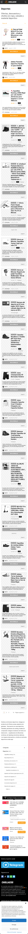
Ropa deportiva (8, 757)
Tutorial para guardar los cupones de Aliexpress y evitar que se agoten (17, 847)
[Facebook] (2, 876)
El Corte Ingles (15, 312)
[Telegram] (14, 876)
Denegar (14, 924)
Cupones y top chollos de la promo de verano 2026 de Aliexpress (17, 838)
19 (13, 712)
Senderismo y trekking (9, 767)
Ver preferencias (14, 929)
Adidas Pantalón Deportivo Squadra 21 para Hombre (17, 64)
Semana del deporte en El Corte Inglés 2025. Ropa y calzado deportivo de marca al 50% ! (18, 306)
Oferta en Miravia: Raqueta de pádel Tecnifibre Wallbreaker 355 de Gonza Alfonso (18, 274)
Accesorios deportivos (9, 783)
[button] (25, 903)
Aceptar (14, 920)
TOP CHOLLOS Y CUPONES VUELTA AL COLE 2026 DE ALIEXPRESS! (17, 803)
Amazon (21, 350)
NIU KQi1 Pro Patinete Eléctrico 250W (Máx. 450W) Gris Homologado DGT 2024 (18, 510)
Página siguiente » (19, 712)
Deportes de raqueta (9, 776)
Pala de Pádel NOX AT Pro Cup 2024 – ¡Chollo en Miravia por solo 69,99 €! (17, 33)
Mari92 (6, 48)
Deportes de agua (8, 779)
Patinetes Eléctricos (9, 764)
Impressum (19, 932)
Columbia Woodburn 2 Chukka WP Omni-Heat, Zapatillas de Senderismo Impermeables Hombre (18, 340)
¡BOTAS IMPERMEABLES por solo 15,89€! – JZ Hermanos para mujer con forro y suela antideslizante (18, 130)
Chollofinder (7, 112)
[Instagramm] (8, 876)
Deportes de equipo (9, 786)
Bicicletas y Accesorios (9, 760)
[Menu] (2, 2)
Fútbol (7, 789)
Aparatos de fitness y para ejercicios (13, 773)
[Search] (25, 2)
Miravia (23, 39)
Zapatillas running (8, 754)
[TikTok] (5, 876)
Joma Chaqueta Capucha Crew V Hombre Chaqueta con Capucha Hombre (17, 404)
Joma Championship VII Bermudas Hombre (17, 375)
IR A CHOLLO (14, 51)
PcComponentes (15, 518)
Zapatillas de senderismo (11, 770)
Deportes (5, 751)
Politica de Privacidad (11, 932)
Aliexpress (12, 807)
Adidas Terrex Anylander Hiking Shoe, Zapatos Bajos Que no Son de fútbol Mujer (18, 578)
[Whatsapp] (11, 876)
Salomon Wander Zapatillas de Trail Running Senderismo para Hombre (18, 435)
